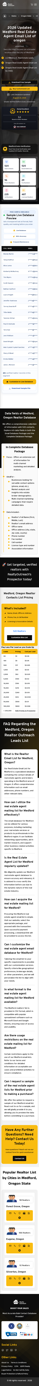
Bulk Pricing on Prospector (25, 711)
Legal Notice (6, 1370)
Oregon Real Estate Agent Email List (21, 63)
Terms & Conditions (19, 1362)
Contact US (19, 1158)
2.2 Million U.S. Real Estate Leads (19, 58)
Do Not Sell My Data (21, 1370)
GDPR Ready (25, 1366)
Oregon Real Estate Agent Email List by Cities (21, 69)
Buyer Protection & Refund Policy (14, 1374)
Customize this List (19, 637)
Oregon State (26, 16)
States (13, 16)
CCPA (16, 1366)
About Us (5, 1362)
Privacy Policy (6, 1366)
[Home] (5, 16)
